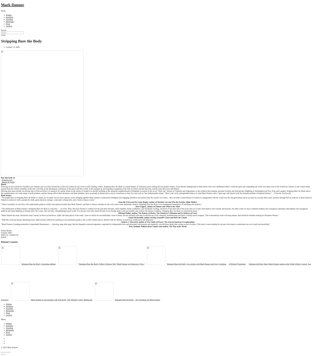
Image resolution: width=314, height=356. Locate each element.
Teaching (9, 19)
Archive (9, 26)
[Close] (2, 352)
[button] (157, 11)
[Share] (4, 352)
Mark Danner (12, 5)
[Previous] (2, 354)
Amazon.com (6, 180)
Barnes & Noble (8, 182)
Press (8, 24)
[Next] (4, 354)
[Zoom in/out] (9, 352)
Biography (10, 22)
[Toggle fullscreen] (7, 352)
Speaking (9, 17)
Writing (9, 15)
